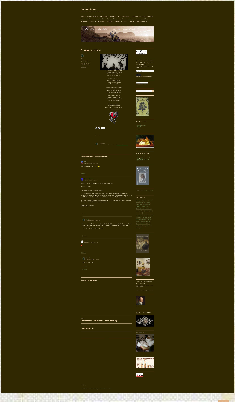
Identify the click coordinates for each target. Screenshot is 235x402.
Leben (137, 212)
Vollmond (143, 225)
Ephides (122, 18)
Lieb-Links (131, 21)
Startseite (83, 16)
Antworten (83, 173)
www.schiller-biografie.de (147, 190)
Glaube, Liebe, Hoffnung (86, 61)
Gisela (82, 58)
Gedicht (82, 64)
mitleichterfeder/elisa (141, 157)
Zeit (141, 227)
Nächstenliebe (139, 215)
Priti (85, 161)
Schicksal (145, 217)
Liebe (82, 65)
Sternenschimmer (88, 178)
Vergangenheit (144, 223)
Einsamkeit (150, 200)
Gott (143, 208)
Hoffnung (142, 210)
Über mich (91, 21)
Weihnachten (149, 225)
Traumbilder (117, 21)
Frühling (145, 204)
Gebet (138, 127)
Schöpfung (138, 219)
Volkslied (138, 225)
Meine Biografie (101, 21)
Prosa (148, 215)
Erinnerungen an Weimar (142, 18)
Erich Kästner (147, 202)
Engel (137, 202)
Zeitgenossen (84, 21)
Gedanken (138, 206)
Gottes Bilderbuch (89, 9)
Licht (141, 212)
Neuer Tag (139, 123)
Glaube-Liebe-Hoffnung (86, 18)
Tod (144, 221)
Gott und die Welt (99, 18)
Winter (137, 227)
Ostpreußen (110, 21)
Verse (85, 67)
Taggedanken (112, 16)
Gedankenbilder (104, 16)
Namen (87, 65)
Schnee (149, 217)
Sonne (137, 221)
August (142, 160)
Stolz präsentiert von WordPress (105, 389)
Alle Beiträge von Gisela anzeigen (122, 144)
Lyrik (84, 65)
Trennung (148, 221)
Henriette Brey (129, 18)
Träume (137, 223)
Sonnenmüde (139, 129)
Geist (147, 206)
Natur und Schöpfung (147, 16)
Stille (141, 221)
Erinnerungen (139, 204)
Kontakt (126, 21)
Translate (145, 84)
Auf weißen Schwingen (141, 125)
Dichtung (83, 63)
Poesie (82, 67)
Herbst (137, 210)
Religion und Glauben (112, 18)
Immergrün (139, 126)
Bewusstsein (138, 200)
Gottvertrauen (148, 208)
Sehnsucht (144, 219)
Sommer (149, 219)
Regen (152, 215)
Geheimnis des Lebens (123, 16)
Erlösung (87, 63)
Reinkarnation (139, 217)
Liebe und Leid (135, 16)
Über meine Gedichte (92, 16)
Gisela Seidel (86, 64)
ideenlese (86, 241)
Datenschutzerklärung (141, 21)
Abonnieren (139, 74)
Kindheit (147, 210)
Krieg (151, 210)
